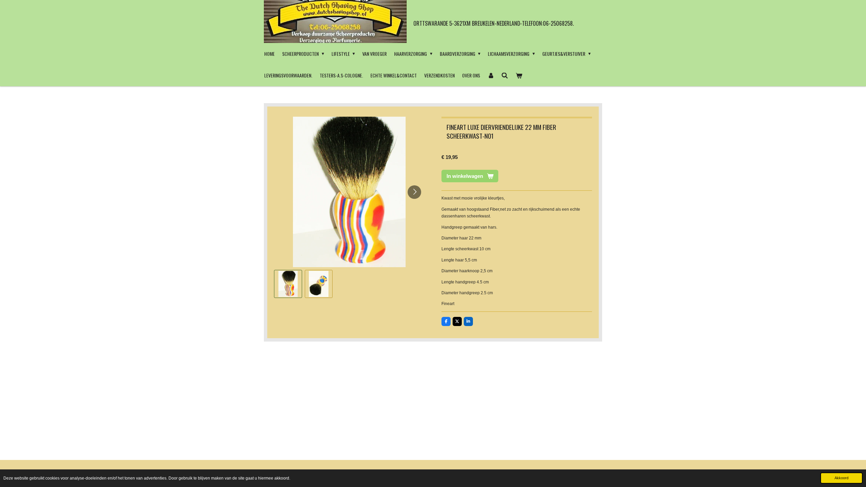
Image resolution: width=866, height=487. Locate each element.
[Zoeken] (505, 75)
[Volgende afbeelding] (414, 192)
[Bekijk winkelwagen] (519, 75)
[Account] (491, 75)
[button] (288, 284)
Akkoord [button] (841, 478)
